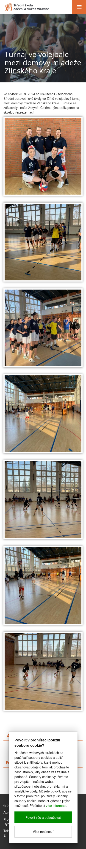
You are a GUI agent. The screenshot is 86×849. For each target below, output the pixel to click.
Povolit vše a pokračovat (43, 817)
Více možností (43, 831)
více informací (56, 805)
